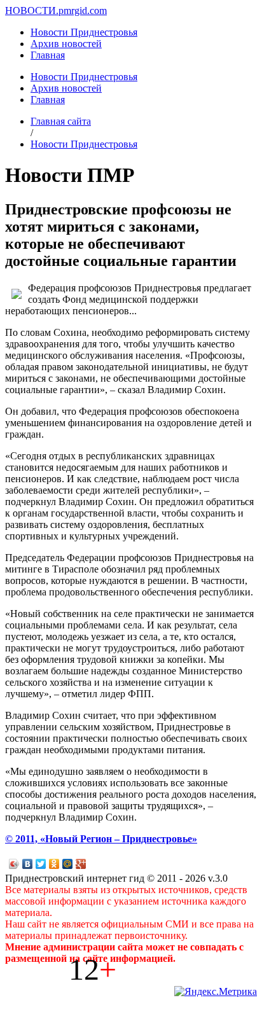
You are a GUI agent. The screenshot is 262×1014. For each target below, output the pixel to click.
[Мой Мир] (67, 864)
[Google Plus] (81, 864)
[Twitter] (41, 864)
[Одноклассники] (54, 864)
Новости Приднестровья (84, 32)
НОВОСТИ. (32, 10)
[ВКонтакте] (27, 864)
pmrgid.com (83, 10)
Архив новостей (66, 43)
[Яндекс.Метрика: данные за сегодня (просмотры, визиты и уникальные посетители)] (215, 991)
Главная (48, 55)
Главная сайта (61, 121)
